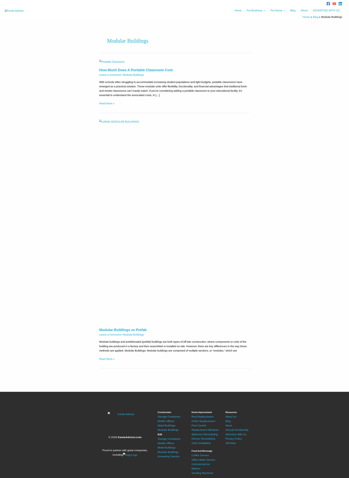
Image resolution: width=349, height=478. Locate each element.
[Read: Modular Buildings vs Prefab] (174, 221)
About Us (230, 416)
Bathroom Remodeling (205, 434)
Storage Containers (169, 416)
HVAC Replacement (203, 421)
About (304, 10)
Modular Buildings (133, 74)
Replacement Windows (205, 429)
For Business (254, 10)
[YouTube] (334, 4)
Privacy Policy (233, 438)
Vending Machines (202, 473)
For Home (276, 10)
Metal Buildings (166, 425)
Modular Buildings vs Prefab (123, 330)
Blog (293, 10)
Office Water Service (203, 459)
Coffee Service (200, 455)
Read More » (107, 104)
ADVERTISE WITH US (326, 10)
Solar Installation (201, 443)
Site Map (230, 443)
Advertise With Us (235, 434)
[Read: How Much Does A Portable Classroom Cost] (112, 61)
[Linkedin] (340, 4)
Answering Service (169, 456)
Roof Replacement (202, 416)
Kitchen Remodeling (203, 438)
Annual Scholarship (236, 429)
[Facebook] (328, 4)
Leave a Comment (110, 74)
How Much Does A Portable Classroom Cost (136, 70)
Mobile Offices (166, 421)
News (228, 425)
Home (238, 10)
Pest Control (199, 425)
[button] (263, 10)
